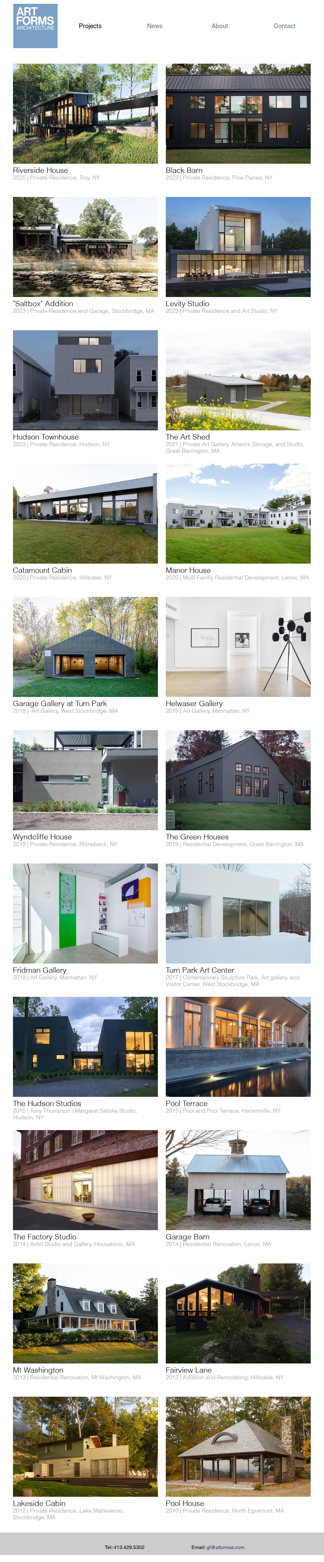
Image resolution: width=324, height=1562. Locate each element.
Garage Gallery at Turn (52, 703)
